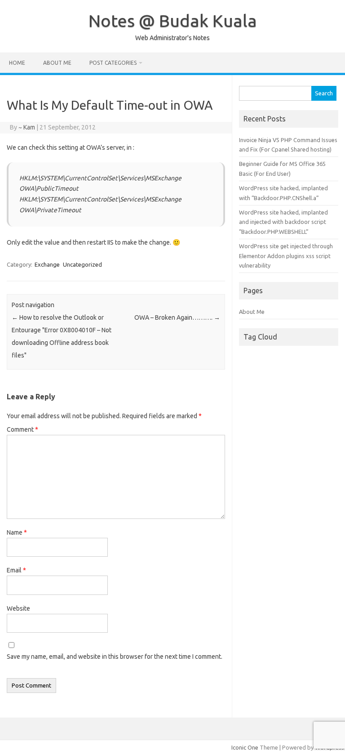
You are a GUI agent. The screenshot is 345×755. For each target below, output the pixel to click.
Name (17, 532)
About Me (57, 63)
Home (17, 63)
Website (18, 608)
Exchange (47, 264)
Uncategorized (82, 264)
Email (16, 570)
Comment (22, 429)
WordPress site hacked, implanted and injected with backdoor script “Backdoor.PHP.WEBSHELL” (283, 222)
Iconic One (244, 747)
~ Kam (26, 127)
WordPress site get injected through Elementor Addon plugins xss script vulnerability (286, 255)
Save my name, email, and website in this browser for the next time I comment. (114, 656)
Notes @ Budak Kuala (172, 20)
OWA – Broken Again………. (177, 317)
